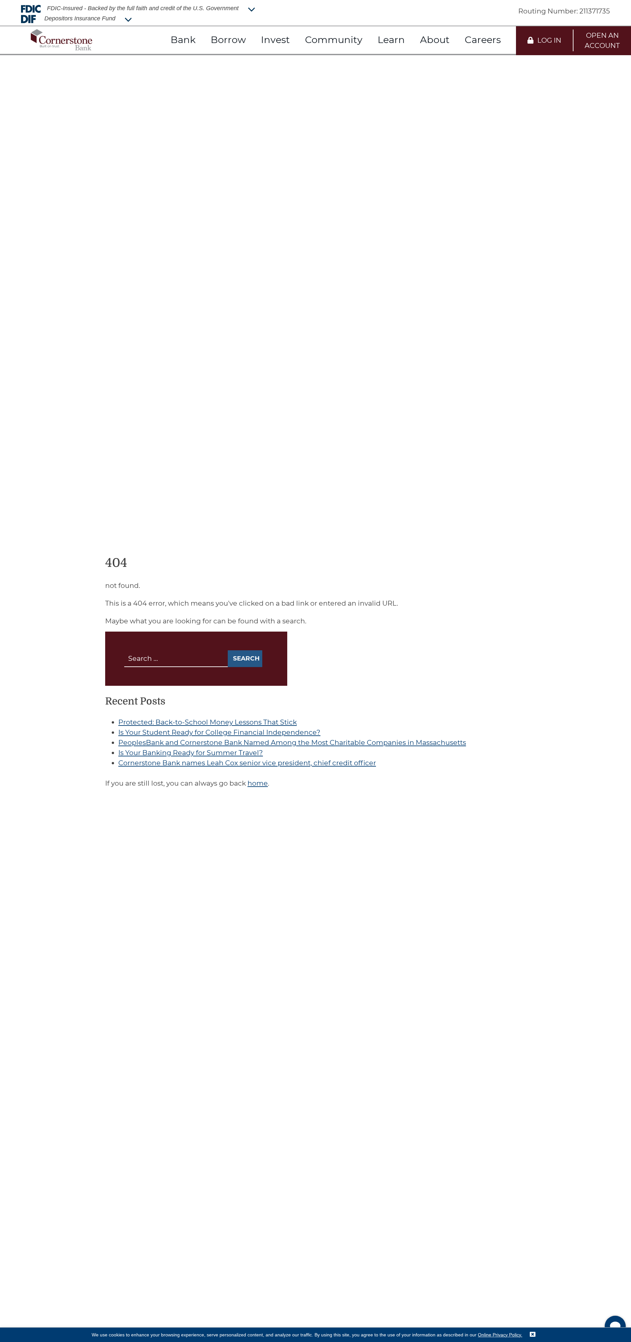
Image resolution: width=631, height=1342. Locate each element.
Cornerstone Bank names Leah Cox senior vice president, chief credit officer (247, 763)
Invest (275, 39)
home (257, 783)
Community (333, 39)
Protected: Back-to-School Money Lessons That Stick (207, 722)
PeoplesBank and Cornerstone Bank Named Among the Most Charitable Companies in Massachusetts (292, 742)
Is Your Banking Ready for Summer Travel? (190, 753)
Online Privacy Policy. (500, 1334)
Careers (483, 39)
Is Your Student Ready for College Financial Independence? (219, 732)
